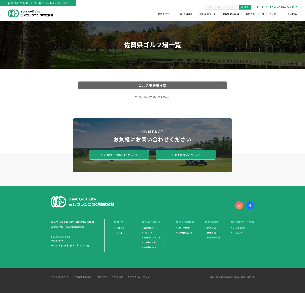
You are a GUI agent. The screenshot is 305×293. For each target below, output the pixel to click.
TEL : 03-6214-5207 (276, 7)
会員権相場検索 (83, 276)
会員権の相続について (154, 242)
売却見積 (211, 232)
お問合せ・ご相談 (244, 222)
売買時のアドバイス (153, 237)
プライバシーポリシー (141, 276)
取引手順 (148, 232)
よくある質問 (239, 227)
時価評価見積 (213, 237)
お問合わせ (238, 232)
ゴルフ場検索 (184, 227)
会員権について (151, 227)
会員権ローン (150, 247)
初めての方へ (152, 222)
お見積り (213, 222)
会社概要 (118, 276)
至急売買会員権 (185, 232)
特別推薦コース (123, 232)
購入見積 (211, 227)
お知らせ (120, 227)
